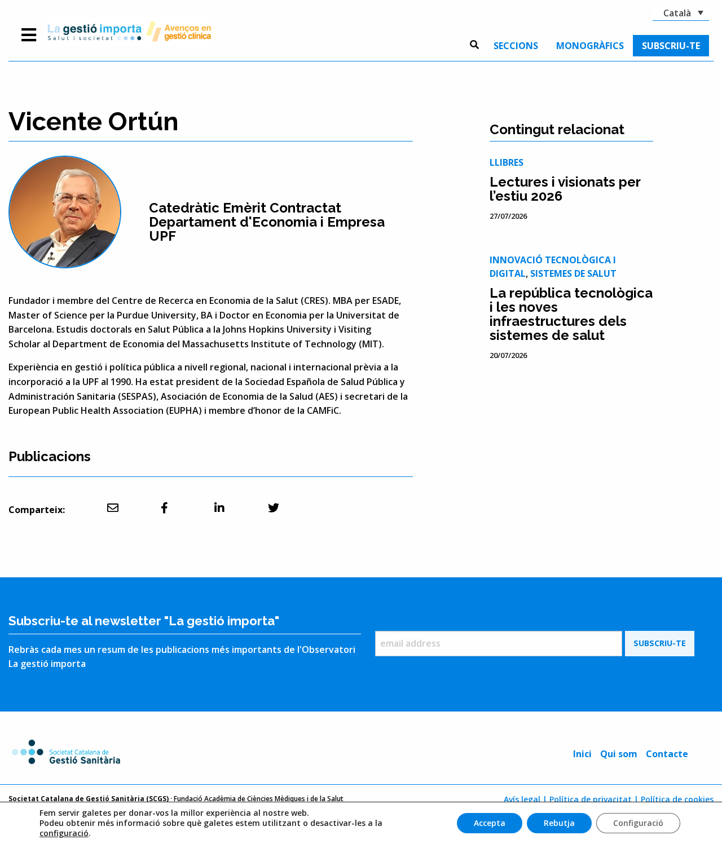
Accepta (489, 823)
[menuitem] (516, 45)
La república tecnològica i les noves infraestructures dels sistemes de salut (571, 314)
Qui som (618, 754)
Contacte (667, 754)
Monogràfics (590, 45)
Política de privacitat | (594, 799)
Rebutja (559, 823)
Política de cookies (677, 799)
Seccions (516, 45)
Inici (582, 754)
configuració (64, 833)
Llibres (506, 162)
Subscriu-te (671, 45)
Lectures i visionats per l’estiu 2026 (565, 189)
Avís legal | (525, 799)
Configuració (638, 823)
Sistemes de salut (573, 273)
